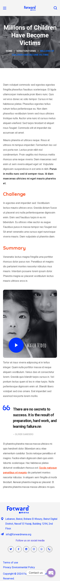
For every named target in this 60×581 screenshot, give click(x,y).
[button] (55, 8)
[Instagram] (34, 549)
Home (9, 51)
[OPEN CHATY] (51, 572)
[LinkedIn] (26, 549)
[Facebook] (19, 549)
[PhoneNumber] (49, 549)
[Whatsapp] (42, 549)
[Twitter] (11, 549)
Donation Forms (26, 51)
